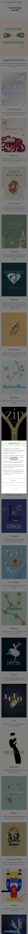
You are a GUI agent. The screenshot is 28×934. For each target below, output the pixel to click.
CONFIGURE (14, 489)
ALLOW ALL (14, 480)
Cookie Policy (14, 458)
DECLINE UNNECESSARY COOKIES (14, 485)
